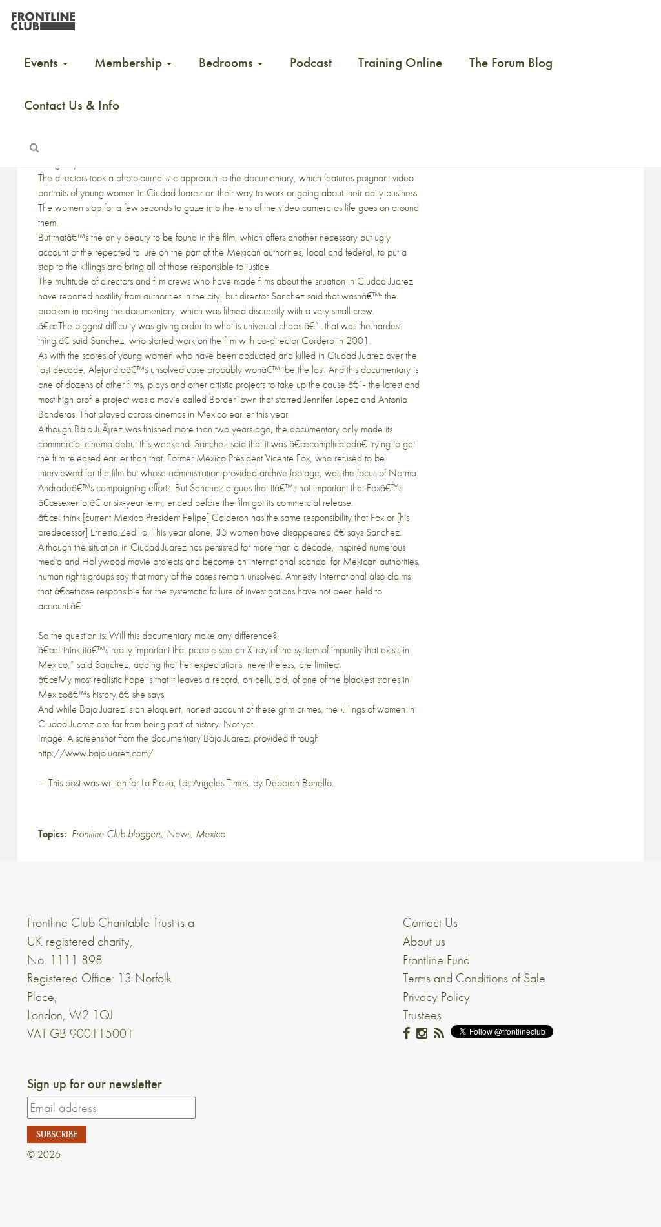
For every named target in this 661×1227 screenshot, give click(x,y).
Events (42, 62)
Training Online (400, 62)
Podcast (311, 62)
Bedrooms (227, 62)
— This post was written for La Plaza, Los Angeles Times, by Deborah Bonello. (186, 782)
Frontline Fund (436, 959)
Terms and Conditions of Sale (474, 977)
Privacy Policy (436, 996)
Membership (129, 62)
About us (424, 941)
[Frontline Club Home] (42, 17)
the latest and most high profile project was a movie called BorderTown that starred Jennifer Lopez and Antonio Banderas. (229, 399)
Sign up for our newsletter (94, 1083)
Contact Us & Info (71, 105)
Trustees (422, 1014)
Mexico (210, 833)
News (178, 833)
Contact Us (430, 922)
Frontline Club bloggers (116, 833)
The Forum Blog (511, 62)
